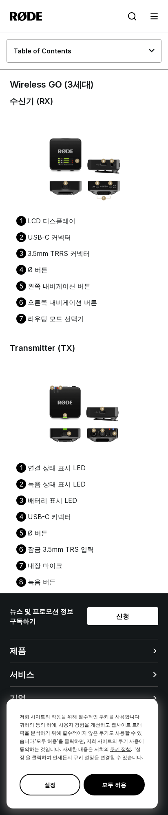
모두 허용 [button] (114, 784)
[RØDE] (26, 16)
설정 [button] (50, 784)
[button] (154, 16)
